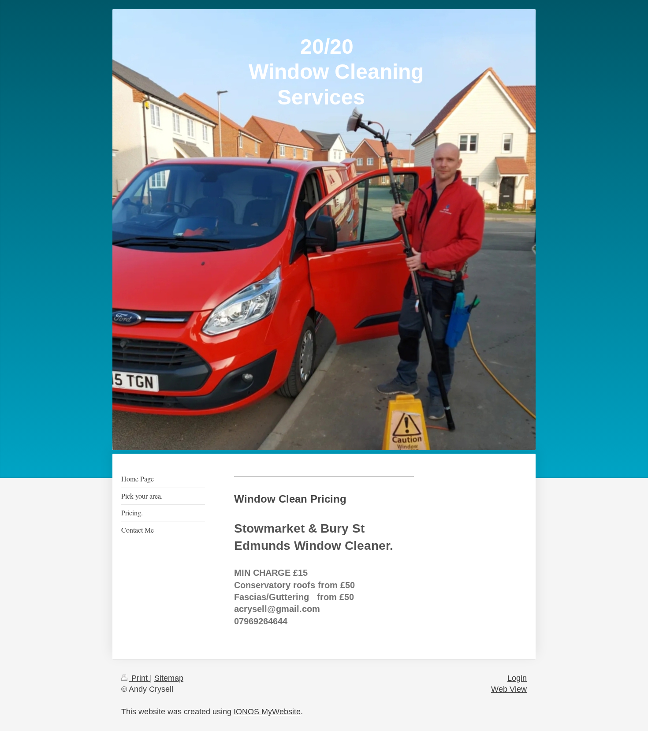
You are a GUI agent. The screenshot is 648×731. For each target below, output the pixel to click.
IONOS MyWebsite (267, 711)
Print (139, 678)
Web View (509, 689)
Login (517, 678)
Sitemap (168, 678)
